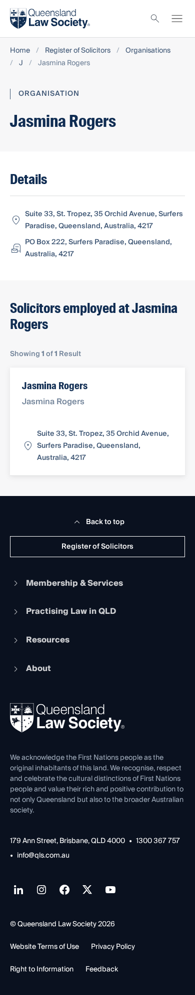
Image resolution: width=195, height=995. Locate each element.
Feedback (102, 969)
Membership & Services (74, 583)
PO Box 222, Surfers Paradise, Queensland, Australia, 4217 (98, 248)
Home (20, 51)
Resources (48, 640)
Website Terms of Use (44, 947)
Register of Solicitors (77, 51)
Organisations (148, 51)
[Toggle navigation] (177, 19)
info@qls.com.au (43, 856)
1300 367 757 (158, 841)
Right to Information (42, 969)
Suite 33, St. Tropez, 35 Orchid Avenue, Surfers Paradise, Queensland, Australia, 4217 (104, 220)
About (38, 668)
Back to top (105, 522)
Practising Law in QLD (71, 611)
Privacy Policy (113, 947)
